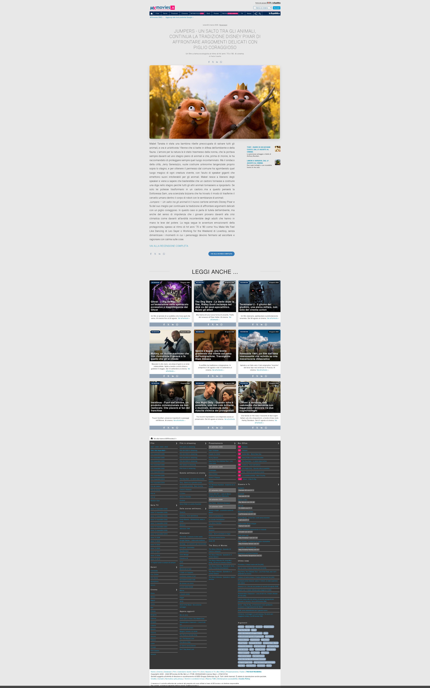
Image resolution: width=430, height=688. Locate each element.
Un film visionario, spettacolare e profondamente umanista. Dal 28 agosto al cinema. (259, 317)
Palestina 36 (184, 558)
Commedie (154, 571)
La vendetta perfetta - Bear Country (191, 486)
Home (153, 672)
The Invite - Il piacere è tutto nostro (191, 537)
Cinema (160, 672)
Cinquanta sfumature (245, 646)
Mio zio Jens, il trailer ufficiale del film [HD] (252, 568)
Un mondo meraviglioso (217, 519)
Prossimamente (232, 672)
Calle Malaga (184, 554)
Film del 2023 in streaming (188, 457)
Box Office (221, 672)
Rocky (269, 665)
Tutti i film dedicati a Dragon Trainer (250, 633)
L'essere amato (185, 594)
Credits (153, 679)
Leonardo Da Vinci (255, 643)
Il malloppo (212, 470)
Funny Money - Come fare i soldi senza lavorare (254, 518)
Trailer (242, 672)
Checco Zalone (243, 640)
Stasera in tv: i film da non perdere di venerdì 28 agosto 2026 (258, 586)
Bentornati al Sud (185, 569)
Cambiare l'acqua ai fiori (188, 576)
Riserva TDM (211, 679)
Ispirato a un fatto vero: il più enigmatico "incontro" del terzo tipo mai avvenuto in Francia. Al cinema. (259, 367)
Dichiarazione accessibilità (227, 679)
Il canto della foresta (186, 587)
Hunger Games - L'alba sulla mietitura (192, 540)
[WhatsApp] (221, 62)
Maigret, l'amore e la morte (188, 631)
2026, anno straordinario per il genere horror (253, 610)
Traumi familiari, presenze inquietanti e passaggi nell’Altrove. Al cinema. (170, 419)
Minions (241, 627)
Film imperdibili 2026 (158, 454)
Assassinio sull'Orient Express (248, 553)
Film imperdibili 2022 (158, 468)
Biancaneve (269, 636)
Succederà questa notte (187, 580)
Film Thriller (155, 574)
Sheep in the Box (185, 497)
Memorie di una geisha (245, 512)
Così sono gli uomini (186, 628)
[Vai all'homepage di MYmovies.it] (162, 10)
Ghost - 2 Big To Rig (249, 479)
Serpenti (211, 530)
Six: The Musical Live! (187, 638)
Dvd (202, 672)
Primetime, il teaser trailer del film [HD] (250, 564)
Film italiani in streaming (188, 465)
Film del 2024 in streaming (188, 454)
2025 (161, 447)
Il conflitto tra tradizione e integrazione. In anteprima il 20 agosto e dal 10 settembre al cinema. (215, 367)
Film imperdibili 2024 (158, 461)
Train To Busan (214, 450)
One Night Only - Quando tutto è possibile (256, 468)
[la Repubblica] (277, 3)
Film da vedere (155, 486)
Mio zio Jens (184, 615)
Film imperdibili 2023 (158, 465)
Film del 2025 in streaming (188, 450)
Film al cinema (155, 490)
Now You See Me (244, 630)
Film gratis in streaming (187, 447)
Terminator (261, 665)
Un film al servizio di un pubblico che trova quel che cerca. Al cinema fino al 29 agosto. (170, 317)
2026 (157, 447)
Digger (182, 597)
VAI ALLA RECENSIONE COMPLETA (168, 246)
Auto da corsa (243, 649)
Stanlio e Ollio (242, 500)
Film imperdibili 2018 (158, 483)
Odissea (244, 450)
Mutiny (211, 526)
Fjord (181, 565)
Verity (181, 601)
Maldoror (183, 525)
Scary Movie (250, 627)
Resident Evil (184, 551)
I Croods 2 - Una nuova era (247, 547)
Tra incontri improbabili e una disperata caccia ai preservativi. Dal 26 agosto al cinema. (214, 418)
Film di (153, 493)
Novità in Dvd (155, 500)
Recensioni (223, 25)
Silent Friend (213, 474)
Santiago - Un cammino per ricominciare (193, 544)
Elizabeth (241, 494)
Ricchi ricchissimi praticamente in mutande (252, 529)
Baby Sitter (265, 640)
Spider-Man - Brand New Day (251, 454)
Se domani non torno (187, 583)
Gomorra (259, 627)
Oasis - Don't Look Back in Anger (220, 534)
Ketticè (211, 481)
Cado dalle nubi (243, 535)
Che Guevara (251, 665)
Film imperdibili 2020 (158, 475)
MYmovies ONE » (156, 17)
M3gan (254, 630)
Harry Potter (255, 653)
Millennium (265, 653)
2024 (166, 447)
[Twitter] (213, 62)
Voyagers (241, 488)
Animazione (154, 581)
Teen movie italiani (245, 656)
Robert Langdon (244, 653)
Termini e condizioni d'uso (194, 679)
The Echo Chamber (215, 523)
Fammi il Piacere (214, 477)
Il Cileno (182, 493)
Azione (153, 585)
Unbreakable (271, 649)
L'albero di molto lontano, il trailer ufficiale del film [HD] (256, 577)
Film (174, 672)
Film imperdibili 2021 (158, 472)
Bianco (182, 590)
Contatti (161, 679)
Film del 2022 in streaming (188, 461)
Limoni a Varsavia (186, 490)
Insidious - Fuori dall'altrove (189, 516)
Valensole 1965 (185, 528)
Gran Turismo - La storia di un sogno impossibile (254, 541)
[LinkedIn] (217, 62)
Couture (182, 500)
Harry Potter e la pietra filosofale (190, 504)
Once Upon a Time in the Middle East (192, 618)
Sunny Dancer (213, 457)
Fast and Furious (258, 656)
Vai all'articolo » (184, 318)
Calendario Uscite (184, 672)
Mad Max (241, 665)
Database (167, 672)
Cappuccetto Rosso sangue (247, 523)
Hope (181, 562)
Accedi (277, 8)
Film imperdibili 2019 (158, 479)
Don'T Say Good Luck (187, 649)
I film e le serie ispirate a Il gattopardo (251, 636)
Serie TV (196, 672)
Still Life (240, 506)
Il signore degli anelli (245, 662)
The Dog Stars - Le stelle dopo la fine (192, 479)
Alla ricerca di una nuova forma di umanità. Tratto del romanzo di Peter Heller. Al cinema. (215, 316)
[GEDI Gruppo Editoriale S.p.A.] (269, 3)
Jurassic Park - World (270, 643)
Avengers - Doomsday (187, 547)
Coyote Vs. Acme (214, 454)
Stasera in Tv (210, 672)
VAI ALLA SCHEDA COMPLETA (221, 254)
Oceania (182, 512)
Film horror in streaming (188, 468)
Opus (266, 633)
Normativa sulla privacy (174, 679)
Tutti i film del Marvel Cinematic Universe (252, 659)
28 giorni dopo (268, 627)
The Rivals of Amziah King (188, 635)
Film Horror (154, 578)
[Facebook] (209, 62)
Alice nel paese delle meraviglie (264, 662)
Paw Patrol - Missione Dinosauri (219, 503)
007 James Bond (272, 646)
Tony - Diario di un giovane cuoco (191, 482)
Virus (251, 649)
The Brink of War (185, 642)
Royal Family (243, 643)
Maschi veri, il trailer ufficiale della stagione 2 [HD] (254, 590)
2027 (152, 447)
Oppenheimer (255, 640)
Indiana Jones (260, 649)
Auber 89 (212, 541)
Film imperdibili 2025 (158, 457)
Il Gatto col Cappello (186, 572)
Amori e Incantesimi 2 (216, 516)
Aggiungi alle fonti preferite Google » (180, 17)
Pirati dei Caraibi (259, 646)
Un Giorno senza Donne (188, 646)
